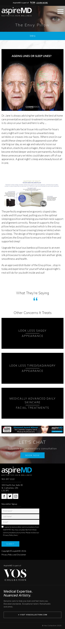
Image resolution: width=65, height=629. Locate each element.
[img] (32, 3)
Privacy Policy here (10, 535)
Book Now (32, 455)
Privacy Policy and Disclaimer (14, 554)
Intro (32, 35)
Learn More (42, 3)
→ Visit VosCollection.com (32, 615)
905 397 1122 (8, 479)
